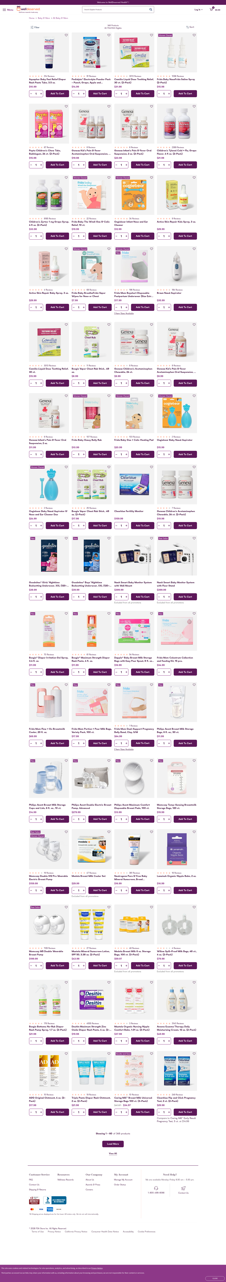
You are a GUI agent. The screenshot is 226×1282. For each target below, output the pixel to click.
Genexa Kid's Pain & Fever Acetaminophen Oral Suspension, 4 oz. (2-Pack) (91, 152)
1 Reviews (133, 726)
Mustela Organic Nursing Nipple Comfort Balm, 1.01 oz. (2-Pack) (131, 1028)
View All (113, 1154)
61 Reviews (91, 655)
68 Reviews (92, 290)
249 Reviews (177, 1095)
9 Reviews (176, 219)
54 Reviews (134, 655)
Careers (89, 1190)
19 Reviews (48, 873)
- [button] (31, 94)
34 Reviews (134, 219)
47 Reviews (91, 873)
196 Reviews (134, 290)
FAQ (31, 1180)
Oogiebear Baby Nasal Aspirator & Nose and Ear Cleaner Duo (48, 513)
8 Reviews (91, 148)
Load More (113, 1144)
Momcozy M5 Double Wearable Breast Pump (46, 953)
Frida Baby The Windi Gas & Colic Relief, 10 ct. (91, 223)
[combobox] (118, 9)
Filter (36, 27)
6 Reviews (133, 148)
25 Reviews (91, 508)
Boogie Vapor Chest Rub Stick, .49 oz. (90, 370)
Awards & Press (93, 1185)
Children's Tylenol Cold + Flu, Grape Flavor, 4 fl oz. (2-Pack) (176, 152)
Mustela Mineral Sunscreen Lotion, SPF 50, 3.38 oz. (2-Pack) (91, 953)
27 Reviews (91, 948)
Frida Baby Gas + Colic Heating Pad (134, 440)
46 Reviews (134, 948)
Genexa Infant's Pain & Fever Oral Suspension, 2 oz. (47, 442)
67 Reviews (49, 148)
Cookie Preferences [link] (146, 1232)
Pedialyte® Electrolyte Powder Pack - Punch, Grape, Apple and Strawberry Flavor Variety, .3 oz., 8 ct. (91, 81)
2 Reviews (176, 437)
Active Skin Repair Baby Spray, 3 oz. (49, 293)
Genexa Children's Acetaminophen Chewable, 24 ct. (133, 370)
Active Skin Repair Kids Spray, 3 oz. (176, 222)
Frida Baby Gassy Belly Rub (87, 440)
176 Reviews (49, 1024)
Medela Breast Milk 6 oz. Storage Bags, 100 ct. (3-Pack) (132, 953)
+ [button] (41, 94)
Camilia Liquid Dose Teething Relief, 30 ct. (48, 370)
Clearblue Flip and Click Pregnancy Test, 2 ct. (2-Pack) (176, 1099)
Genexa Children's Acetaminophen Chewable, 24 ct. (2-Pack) (176, 513)
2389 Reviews (178, 148)
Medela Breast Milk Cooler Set (89, 876)
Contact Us (34, 1185)
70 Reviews (49, 655)
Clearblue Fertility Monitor (128, 511)
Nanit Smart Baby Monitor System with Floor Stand (175, 584)
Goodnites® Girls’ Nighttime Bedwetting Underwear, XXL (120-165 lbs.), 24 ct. (48, 584)
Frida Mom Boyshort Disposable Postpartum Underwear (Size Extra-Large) (134, 295)
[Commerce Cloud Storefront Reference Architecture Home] (29, 9)
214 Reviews (49, 76)
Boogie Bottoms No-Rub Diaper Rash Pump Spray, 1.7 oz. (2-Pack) (48, 1028)
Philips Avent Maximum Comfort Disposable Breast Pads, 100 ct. (132, 806)
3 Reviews (133, 1024)
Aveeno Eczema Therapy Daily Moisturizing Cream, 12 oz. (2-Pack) (176, 1028)
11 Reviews (91, 366)
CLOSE (215, 1278)
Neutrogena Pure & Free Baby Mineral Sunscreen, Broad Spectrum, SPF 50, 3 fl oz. (130, 878)
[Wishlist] (66, 35)
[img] (49, 76)
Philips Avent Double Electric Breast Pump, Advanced (91, 806)
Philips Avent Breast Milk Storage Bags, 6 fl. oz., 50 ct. (175, 730)
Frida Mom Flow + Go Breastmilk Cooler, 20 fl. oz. (47, 730)
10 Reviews (134, 1095)
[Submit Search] (150, 9)
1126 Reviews (49, 948)
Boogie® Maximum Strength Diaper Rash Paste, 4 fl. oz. (91, 659)
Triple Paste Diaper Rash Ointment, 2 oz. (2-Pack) (91, 1099)
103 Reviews (134, 437)
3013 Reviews (135, 76)
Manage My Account (123, 1180)
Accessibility (128, 1232)
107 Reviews (92, 437)
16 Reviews (176, 873)
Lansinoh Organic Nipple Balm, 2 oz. (176, 876)
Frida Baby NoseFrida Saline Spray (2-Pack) (176, 81)
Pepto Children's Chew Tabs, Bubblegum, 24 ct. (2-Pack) (45, 152)
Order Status (120, 1185)
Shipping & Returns (37, 1190)
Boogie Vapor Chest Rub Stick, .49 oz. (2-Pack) (90, 513)
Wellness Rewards (65, 1180)
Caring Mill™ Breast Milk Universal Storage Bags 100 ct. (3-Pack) (133, 1099)
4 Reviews (48, 290)
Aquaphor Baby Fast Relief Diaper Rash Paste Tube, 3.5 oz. (47, 81)
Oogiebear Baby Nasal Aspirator (175, 440)
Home (31, 18)
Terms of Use (38, 1232)
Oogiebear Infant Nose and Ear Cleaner (131, 223)
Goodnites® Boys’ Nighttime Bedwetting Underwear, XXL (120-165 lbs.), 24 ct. (90, 584)
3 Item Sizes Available (124, 314)
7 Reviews (176, 508)
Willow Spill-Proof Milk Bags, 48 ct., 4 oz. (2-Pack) (177, 953)
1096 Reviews (178, 76)
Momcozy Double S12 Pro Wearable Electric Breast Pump (48, 878)
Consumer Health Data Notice (105, 1232)
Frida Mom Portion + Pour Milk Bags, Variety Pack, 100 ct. (92, 730)
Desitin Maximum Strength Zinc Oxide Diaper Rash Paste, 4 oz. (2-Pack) (90, 1028)
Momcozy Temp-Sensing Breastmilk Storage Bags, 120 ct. (176, 806)
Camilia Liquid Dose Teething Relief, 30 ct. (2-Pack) (134, 81)
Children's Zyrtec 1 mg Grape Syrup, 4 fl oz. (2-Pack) (49, 223)
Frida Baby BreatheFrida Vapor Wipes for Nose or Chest (89, 295)
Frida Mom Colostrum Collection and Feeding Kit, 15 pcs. (175, 659)
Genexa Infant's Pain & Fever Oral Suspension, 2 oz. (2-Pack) (132, 152)
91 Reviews (91, 76)
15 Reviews (48, 1095)
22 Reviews (91, 219)
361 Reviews (134, 873)
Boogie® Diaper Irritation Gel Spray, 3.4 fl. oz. (48, 659)
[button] (215, 9)
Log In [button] (199, 10)
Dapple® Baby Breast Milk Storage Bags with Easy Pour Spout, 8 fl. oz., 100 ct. (133, 659)
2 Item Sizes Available (124, 750)
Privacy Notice (54, 1232)
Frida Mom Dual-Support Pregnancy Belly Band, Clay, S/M (134, 730)
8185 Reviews (50, 219)
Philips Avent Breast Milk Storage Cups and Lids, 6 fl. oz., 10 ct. (47, 806)
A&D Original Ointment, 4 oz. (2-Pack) (47, 1099)
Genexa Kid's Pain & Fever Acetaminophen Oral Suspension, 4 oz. (176, 370)
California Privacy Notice (76, 1232)
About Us (90, 1180)
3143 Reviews (178, 1024)
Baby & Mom (44, 18)
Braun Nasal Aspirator (169, 293)
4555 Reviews (93, 1024)
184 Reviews (177, 290)
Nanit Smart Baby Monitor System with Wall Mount (133, 584)
